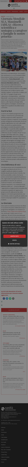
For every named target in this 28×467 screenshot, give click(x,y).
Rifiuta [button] (14, 240)
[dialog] (14, 233)
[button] (14, 244)
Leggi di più (15, 232)
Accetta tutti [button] (14, 236)
